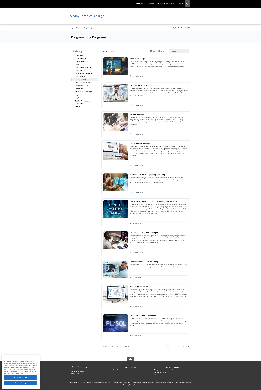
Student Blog (175, 370)
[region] (21, 372)
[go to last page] (179, 346)
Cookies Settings (21, 383)
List (154, 51)
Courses (78, 28)
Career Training (117, 370)
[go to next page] (175, 346)
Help (155, 374)
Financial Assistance (160, 372)
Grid (162, 51)
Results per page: (108, 346)
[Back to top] (130, 368)
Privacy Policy (133, 385)
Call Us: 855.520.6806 (181, 28)
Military (156, 370)
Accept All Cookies (20, 377)
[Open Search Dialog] (187, 3)
